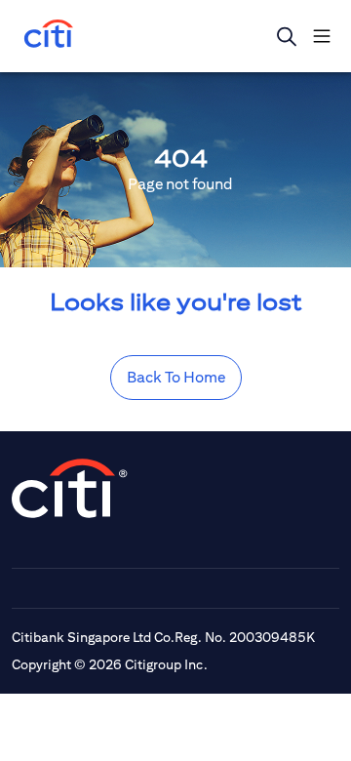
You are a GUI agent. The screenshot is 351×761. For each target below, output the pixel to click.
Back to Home (176, 377)
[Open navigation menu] (321, 36)
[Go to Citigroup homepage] (70, 488)
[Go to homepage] (49, 36)
